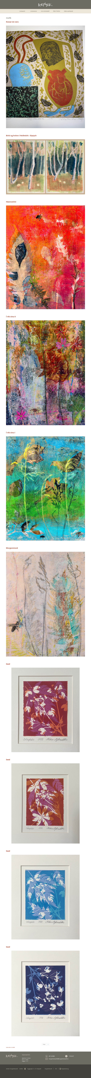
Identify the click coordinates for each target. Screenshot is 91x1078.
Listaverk (22, 11)
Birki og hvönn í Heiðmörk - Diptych (21, 135)
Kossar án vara (12, 22)
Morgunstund (12, 548)
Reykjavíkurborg (65, 1068)
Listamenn (33, 11)
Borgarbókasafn (48, 1068)
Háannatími (11, 202)
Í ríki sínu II (11, 316)
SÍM (56, 1068)
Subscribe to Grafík (10, 1047)
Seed (8, 664)
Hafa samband (68, 11)
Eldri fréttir (56, 11)
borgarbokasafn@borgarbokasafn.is (58, 1059)
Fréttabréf (71, 1056)
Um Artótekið (45, 11)
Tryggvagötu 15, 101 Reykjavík (34, 1068)
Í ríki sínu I (10, 432)
